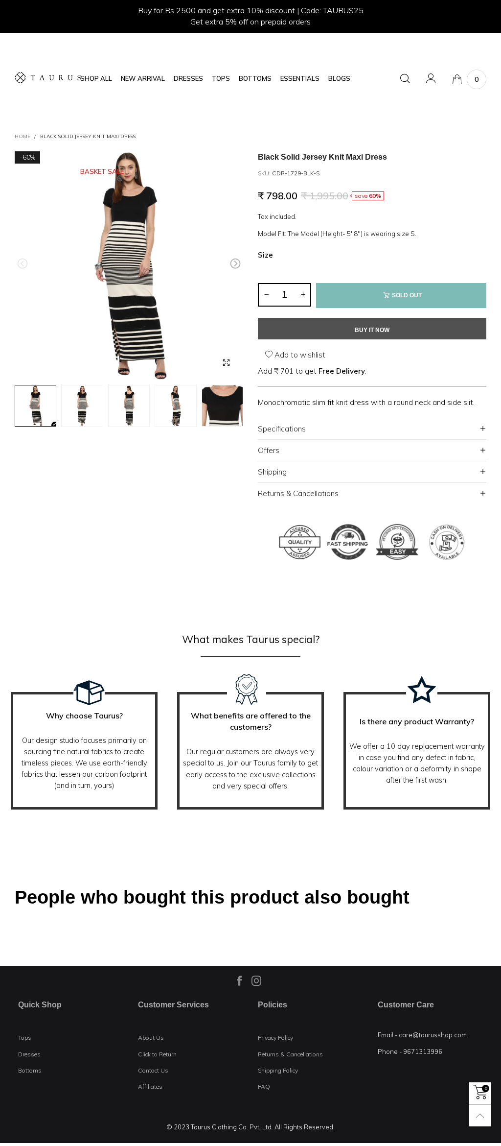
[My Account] (431, 79)
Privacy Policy (275, 1037)
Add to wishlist (299, 354)
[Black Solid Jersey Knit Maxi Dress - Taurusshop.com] (129, 265)
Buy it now (372, 330)
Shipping (272, 472)
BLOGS (339, 78)
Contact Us (153, 1070)
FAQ (264, 1086)
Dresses (29, 1054)
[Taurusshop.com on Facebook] (239, 980)
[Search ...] (405, 79)
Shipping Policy (278, 1070)
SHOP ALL (96, 78)
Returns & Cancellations (298, 493)
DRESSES (188, 78)
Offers (268, 450)
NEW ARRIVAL (143, 78)
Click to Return (157, 1054)
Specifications (282, 428)
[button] (22, 263)
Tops (24, 1037)
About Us (151, 1037)
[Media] (226, 363)
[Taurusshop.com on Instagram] (256, 980)
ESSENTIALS (299, 78)
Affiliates (150, 1086)
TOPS (221, 78)
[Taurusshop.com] (48, 77)
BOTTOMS (255, 78)
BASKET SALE (102, 171)
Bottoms (30, 1070)
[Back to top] (480, 1115)
